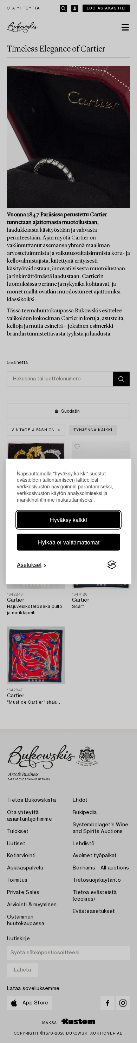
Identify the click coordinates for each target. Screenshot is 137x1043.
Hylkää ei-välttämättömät (68, 542)
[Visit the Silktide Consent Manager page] (111, 564)
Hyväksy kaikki (68, 520)
